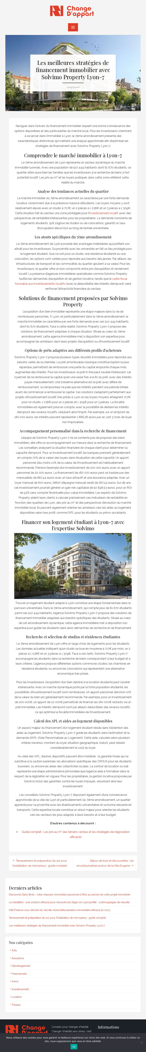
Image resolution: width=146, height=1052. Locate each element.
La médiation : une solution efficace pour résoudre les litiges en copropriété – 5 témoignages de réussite (69, 902)
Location (17, 996)
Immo (15, 981)
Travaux (16, 1004)
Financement (19, 973)
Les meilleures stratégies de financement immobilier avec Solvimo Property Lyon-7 (57, 925)
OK (74, 1046)
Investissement (20, 989)
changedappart (73, 87)
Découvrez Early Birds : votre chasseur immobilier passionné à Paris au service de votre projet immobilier (69, 894)
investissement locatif (103, 213)
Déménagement (21, 965)
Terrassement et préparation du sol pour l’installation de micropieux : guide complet (57, 917)
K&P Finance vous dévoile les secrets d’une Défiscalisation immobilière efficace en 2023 (59, 910)
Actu (14, 950)
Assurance (18, 958)
